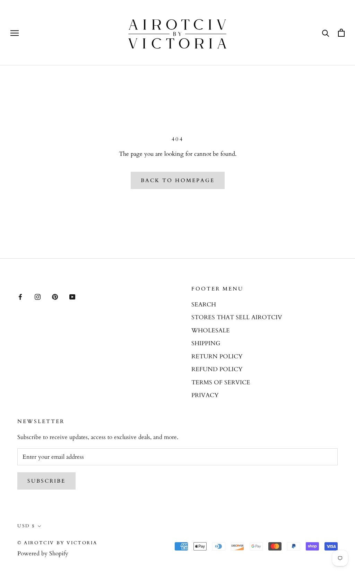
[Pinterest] (55, 296)
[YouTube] (72, 296)
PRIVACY (205, 395)
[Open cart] (341, 33)
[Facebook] (20, 296)
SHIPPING (205, 343)
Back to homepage (178, 180)
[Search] (325, 32)
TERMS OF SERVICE (220, 382)
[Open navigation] (14, 32)
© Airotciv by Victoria (57, 543)
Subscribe (46, 480)
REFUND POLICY (217, 369)
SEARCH (203, 304)
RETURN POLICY (217, 356)
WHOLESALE (210, 330)
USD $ (26, 526)
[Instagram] (38, 296)
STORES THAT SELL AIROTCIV (236, 317)
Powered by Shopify (42, 553)
